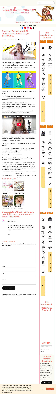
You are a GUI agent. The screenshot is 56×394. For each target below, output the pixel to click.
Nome (3, 266)
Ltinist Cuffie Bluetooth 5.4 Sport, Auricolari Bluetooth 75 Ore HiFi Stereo (50, 61)
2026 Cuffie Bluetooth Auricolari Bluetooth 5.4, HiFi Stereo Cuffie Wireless (43, 149)
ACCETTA (50, 388)
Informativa (47, 382)
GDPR (11, 392)
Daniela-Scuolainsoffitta (13, 220)
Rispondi (9, 234)
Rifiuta (41, 388)
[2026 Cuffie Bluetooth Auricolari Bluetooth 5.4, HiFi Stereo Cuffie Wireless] (43, 133)
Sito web (4, 280)
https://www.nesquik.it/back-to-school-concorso (19, 98)
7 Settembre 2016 (11, 221)
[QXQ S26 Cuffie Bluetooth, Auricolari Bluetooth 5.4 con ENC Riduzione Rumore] (50, 219)
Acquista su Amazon (50, 84)
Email (3, 273)
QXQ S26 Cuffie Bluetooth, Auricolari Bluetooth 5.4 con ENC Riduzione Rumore (50, 234)
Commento (5, 249)
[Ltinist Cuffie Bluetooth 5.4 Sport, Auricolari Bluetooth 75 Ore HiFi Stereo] (50, 48)
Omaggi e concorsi (20, 39)
